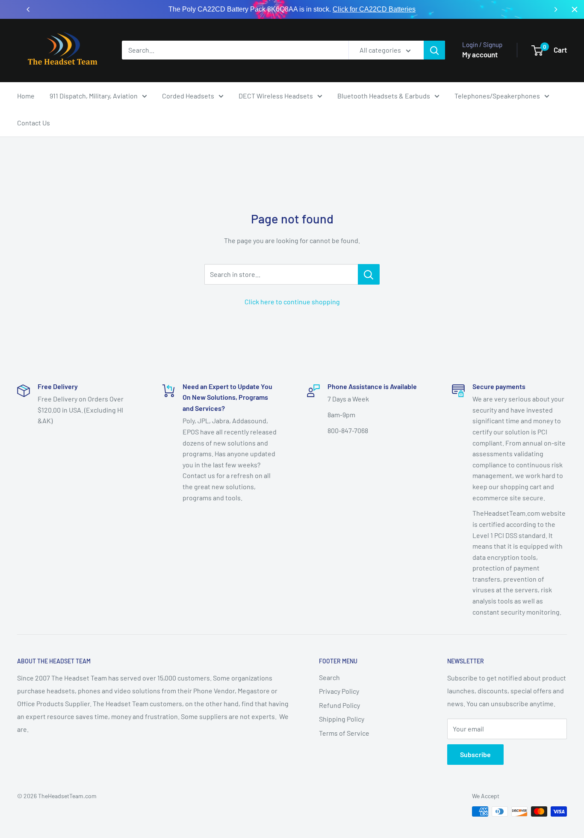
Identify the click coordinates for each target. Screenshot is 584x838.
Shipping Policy (341, 719)
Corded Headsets (188, 96)
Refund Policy (339, 705)
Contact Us (33, 123)
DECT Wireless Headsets (276, 96)
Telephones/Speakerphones (497, 96)
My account (480, 54)
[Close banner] (574, 9)
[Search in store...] (369, 274)
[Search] (434, 50)
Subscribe (475, 754)
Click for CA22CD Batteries (374, 9)
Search (329, 677)
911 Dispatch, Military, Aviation (94, 96)
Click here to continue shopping (292, 301)
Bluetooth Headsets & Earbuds (383, 96)
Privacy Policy (339, 691)
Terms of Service (344, 733)
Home (26, 96)
